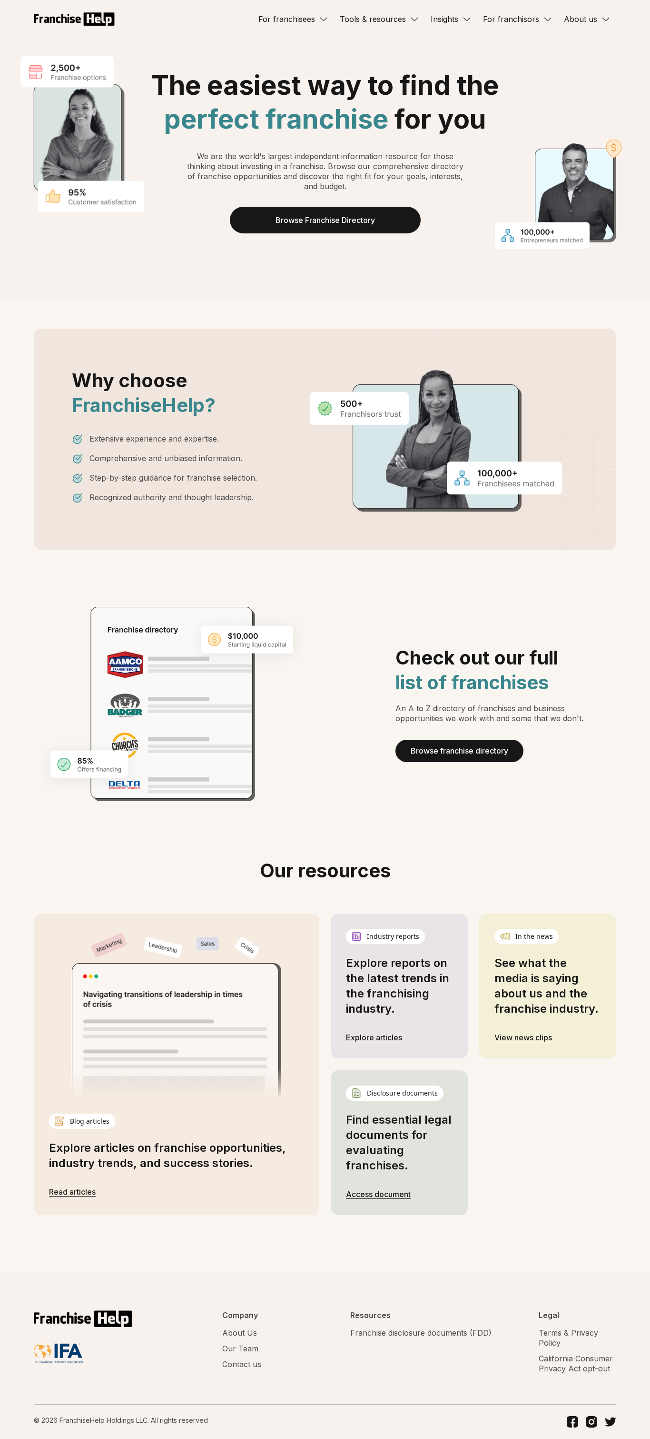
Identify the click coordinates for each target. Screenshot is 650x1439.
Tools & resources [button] (373, 19)
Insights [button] (444, 19)
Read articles (72, 1192)
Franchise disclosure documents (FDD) (421, 1333)
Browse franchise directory (459, 750)
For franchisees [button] (286, 19)
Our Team (240, 1348)
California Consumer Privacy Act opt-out (576, 1363)
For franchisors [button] (511, 19)
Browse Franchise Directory (325, 220)
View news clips (523, 1037)
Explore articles (374, 1037)
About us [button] (580, 19)
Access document (378, 1194)
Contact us (241, 1364)
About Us (239, 1333)
